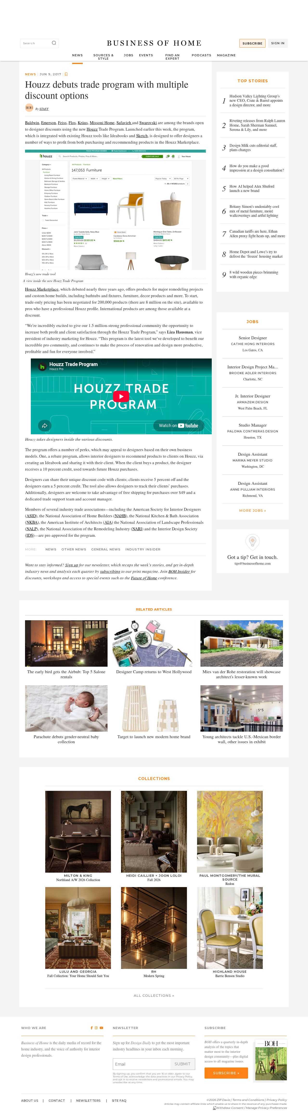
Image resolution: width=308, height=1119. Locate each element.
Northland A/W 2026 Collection (78, 879)
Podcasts (201, 55)
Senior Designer (253, 337)
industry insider (142, 549)
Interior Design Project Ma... (252, 367)
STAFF (44, 109)
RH (153, 971)
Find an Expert (172, 56)
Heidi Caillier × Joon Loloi (154, 875)
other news (73, 549)
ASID (31, 515)
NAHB (120, 515)
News (77, 55)
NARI (137, 528)
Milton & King (78, 875)
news (30, 74)
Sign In (278, 43)
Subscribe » (226, 1073)
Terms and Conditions (248, 1100)
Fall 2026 (154, 879)
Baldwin (32, 122)
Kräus (83, 122)
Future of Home (144, 578)
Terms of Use (120, 1076)
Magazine (226, 55)
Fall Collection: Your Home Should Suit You (78, 975)
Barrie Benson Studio (229, 975)
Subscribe (253, 43)
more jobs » (252, 510)
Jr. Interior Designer (252, 396)
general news (106, 549)
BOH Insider (179, 571)
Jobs (128, 55)
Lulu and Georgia (78, 971)
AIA (108, 522)
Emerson (48, 122)
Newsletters (88, 1100)
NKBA (32, 522)
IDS (29, 535)
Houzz (92, 129)
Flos (72, 122)
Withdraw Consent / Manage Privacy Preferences (251, 1108)
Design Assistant (252, 454)
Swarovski (148, 122)
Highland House (230, 971)
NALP (31, 528)
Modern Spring (154, 975)
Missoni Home (102, 122)
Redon (229, 883)
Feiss (62, 122)
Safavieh (124, 122)
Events (146, 55)
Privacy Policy (184, 1076)
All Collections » (154, 995)
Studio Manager (253, 425)
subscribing (110, 571)
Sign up (71, 565)
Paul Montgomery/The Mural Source (229, 877)
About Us (29, 1100)
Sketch (142, 135)
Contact (57, 1100)
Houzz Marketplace (41, 289)
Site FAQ (119, 1100)
